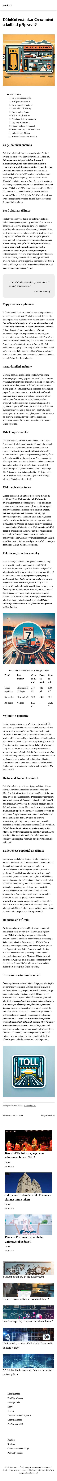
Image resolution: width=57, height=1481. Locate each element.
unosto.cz (7, 5)
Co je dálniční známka (21, 98)
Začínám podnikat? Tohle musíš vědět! (23, 1276)
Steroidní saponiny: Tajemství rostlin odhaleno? (28, 1321)
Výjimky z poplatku (20, 122)
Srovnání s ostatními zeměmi (24, 136)
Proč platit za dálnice (21, 101)
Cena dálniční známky (21, 108)
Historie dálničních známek (23, 126)
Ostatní (52, 1116)
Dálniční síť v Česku (21, 133)
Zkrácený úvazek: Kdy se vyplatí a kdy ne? (26, 1299)
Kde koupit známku (20, 112)
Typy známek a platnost (22, 105)
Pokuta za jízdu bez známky (24, 119)
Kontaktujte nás (30, 1106)
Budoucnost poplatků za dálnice (26, 129)
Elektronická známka (21, 115)
